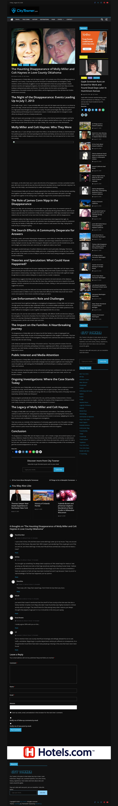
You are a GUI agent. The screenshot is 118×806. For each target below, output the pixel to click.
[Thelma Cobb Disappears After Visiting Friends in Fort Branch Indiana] (85, 247)
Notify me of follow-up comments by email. (24, 720)
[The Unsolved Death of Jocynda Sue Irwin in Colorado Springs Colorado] (85, 215)
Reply (16, 553)
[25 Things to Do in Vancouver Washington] (85, 257)
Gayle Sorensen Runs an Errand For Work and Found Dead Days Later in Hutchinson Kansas (94, 86)
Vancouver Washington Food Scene (98, 295)
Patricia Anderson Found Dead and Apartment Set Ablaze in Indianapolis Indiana (99, 156)
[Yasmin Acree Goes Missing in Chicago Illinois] (85, 268)
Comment (13, 663)
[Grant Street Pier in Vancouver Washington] (85, 237)
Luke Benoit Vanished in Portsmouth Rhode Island (99, 286)
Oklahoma (26, 65)
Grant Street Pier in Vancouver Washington (98, 236)
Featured (14, 65)
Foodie (81, 399)
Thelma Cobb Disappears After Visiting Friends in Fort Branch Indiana (99, 246)
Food (53, 19)
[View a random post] (106, 19)
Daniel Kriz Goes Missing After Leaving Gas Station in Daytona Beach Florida (99, 134)
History (34, 19)
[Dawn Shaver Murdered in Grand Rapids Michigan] (85, 307)
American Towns (84, 379)
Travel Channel (83, 439)
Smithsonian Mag (84, 428)
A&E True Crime (83, 374)
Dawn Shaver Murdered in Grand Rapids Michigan (99, 305)
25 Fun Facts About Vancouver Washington (98, 276)
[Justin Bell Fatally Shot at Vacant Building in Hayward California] (85, 227)
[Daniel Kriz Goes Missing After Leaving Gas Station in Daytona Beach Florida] (85, 136)
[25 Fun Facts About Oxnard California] (85, 146)
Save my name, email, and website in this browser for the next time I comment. (37, 713)
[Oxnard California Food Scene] (85, 168)
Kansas (90, 77)
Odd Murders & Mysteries (86, 416)
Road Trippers (83, 422)
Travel (17, 19)
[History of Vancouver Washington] (85, 317)
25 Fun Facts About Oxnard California (97, 145)
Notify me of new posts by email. (20, 726)
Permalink (35, 538)
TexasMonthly (83, 431)
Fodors (81, 397)
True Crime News (84, 448)
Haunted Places (83, 402)
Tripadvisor (82, 442)
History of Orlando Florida (42, 504)
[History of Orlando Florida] (43, 491)
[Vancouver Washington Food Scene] (85, 296)
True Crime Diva (84, 445)
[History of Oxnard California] (85, 204)
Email (12, 695)
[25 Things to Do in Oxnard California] (85, 126)
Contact (69, 19)
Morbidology (83, 414)
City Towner (26, 76)
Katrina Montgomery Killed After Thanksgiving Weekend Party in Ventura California (99, 191)
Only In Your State (84, 419)
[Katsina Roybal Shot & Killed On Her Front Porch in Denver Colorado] (85, 180)
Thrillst (81, 434)
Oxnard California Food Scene (99, 167)
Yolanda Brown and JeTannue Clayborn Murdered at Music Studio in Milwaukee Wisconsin (66, 508)
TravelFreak (82, 436)
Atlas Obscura (83, 382)
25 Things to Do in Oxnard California (97, 124)
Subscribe (59, 470)
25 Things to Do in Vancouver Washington (98, 256)
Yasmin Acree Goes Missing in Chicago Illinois (97, 266)
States (60, 19)
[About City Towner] (90, 329)
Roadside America (84, 425)
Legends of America (85, 405)
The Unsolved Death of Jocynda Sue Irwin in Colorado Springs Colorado (98, 213)
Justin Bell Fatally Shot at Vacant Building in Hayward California (99, 225)
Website (12, 703)
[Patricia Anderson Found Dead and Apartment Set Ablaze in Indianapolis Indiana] (85, 158)
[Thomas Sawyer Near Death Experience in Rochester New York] (20, 491)
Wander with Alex (84, 451)
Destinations (44, 19)
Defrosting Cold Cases (85, 391)
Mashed (81, 408)
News (20, 65)
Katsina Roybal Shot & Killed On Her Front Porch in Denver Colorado (98, 178)
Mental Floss (83, 411)
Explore (81, 394)
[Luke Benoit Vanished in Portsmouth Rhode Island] (85, 287)
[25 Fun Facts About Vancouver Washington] (85, 278)
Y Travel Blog (83, 454)
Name (12, 687)
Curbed (81, 388)
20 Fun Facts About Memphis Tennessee (25, 480)
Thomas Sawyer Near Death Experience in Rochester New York (20, 505)
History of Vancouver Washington (98, 316)
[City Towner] (12, 19)
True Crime (26, 19)
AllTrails (81, 377)
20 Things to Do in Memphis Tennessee (62, 480)
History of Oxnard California (97, 202)
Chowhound (82, 385)
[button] (63, 19)
